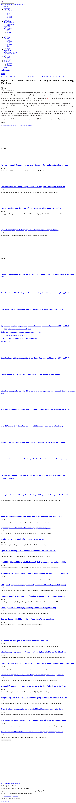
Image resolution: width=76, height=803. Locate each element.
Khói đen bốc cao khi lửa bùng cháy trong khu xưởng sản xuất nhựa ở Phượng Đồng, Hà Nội (36, 293)
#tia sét (2, 125)
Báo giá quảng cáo (5, 801)
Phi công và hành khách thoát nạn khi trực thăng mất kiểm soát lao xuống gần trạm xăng (34, 165)
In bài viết (44, 76)
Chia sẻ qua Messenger (16, 76)
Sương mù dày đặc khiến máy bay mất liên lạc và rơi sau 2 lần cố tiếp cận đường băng (33, 585)
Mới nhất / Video (6, 342)
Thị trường (9, 16)
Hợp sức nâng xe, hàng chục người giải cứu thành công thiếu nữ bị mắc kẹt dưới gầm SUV (35, 326)
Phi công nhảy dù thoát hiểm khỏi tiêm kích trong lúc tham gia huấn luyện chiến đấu (33, 475)
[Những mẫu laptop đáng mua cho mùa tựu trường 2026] (17, 329)
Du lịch (8, 29)
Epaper (5, 67)
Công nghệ (9, 17)
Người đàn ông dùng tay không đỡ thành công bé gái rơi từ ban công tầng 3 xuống (31, 516)
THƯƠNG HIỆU (8, 21)
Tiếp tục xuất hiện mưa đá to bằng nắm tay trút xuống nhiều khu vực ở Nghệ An (31, 208)
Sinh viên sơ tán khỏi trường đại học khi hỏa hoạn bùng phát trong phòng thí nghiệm (33, 187)
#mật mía (12, 125)
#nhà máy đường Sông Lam (25, 125)
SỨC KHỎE (7, 26)
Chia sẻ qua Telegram (37, 76)
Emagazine (9, 65)
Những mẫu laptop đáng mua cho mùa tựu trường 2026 (21, 332)
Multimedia (6, 61)
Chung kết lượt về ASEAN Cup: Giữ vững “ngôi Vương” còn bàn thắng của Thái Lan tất (34, 495)
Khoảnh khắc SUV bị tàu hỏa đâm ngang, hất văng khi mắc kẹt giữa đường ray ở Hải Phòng (35, 573)
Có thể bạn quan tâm (7, 478)
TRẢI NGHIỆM (8, 28)
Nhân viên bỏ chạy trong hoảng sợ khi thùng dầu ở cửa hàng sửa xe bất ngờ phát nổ (32, 675)
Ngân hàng (9, 10)
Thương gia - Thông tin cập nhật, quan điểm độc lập (13, 4)
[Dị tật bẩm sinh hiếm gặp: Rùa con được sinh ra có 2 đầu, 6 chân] (15, 637)
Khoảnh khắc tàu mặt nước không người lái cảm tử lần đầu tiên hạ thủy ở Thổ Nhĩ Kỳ (33, 686)
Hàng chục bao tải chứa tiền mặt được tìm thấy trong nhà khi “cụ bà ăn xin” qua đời (33, 442)
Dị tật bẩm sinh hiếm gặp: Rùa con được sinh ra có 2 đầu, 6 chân (25, 641)
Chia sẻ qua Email (51, 76)
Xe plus (8, 18)
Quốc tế (8, 25)
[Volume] (2, 87)
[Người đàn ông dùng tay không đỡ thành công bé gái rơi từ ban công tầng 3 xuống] (15, 513)
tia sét (48, 98)
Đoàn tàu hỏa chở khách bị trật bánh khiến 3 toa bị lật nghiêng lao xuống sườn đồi (32, 732)
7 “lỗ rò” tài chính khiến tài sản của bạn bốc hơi (19, 338)
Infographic (9, 63)
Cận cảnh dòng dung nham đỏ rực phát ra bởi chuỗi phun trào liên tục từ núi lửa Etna (33, 652)
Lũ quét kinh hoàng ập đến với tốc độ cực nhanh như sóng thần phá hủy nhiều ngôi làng (34, 459)
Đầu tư (8, 13)
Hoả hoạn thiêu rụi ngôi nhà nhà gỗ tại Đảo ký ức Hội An (22, 539)
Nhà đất (8, 14)
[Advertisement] (38, 136)
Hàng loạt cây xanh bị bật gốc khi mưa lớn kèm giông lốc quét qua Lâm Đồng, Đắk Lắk (34, 698)
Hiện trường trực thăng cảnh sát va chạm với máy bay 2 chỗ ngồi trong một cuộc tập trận (34, 720)
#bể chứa (17, 125)
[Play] (1, 87)
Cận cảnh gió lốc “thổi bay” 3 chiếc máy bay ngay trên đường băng (26, 528)
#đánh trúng (7, 125)
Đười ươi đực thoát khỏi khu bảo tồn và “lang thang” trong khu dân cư (27, 619)
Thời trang (9, 30)
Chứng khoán (10, 12)
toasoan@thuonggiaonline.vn (11, 796)
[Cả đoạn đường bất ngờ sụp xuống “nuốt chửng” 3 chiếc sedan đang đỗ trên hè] (15, 371)
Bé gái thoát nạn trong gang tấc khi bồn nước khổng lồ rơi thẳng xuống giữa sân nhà (32, 709)
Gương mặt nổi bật (11, 24)
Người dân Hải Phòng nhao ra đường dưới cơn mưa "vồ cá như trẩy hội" (28, 551)
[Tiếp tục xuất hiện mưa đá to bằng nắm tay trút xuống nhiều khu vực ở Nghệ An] (15, 205)
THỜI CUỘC (7, 8)
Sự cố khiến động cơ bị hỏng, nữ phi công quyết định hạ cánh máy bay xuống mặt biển (33, 562)
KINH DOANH (7, 9)
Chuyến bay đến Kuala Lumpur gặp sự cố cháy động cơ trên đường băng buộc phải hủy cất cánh (37, 663)
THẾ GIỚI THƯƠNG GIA (10, 22)
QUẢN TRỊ (6, 20)
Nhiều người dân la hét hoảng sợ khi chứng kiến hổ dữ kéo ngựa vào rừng (28, 608)
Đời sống (9, 32)
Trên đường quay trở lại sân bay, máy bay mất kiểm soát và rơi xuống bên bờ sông (32, 309)
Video (8, 64)
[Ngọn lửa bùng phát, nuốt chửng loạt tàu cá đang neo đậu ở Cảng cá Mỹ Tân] (15, 226)
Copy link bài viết (60, 76)
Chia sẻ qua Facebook (6, 76)
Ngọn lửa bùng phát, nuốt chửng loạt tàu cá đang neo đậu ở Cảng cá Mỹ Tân (29, 230)
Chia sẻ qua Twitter (27, 76)
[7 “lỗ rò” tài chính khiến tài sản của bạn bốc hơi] (15, 335)
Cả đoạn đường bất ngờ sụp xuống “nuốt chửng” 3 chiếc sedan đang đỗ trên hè (30, 374)
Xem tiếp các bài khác (6, 740)
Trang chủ (6, 6)
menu (2, 1)
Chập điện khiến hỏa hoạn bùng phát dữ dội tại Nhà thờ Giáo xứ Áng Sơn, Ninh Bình (33, 596)
